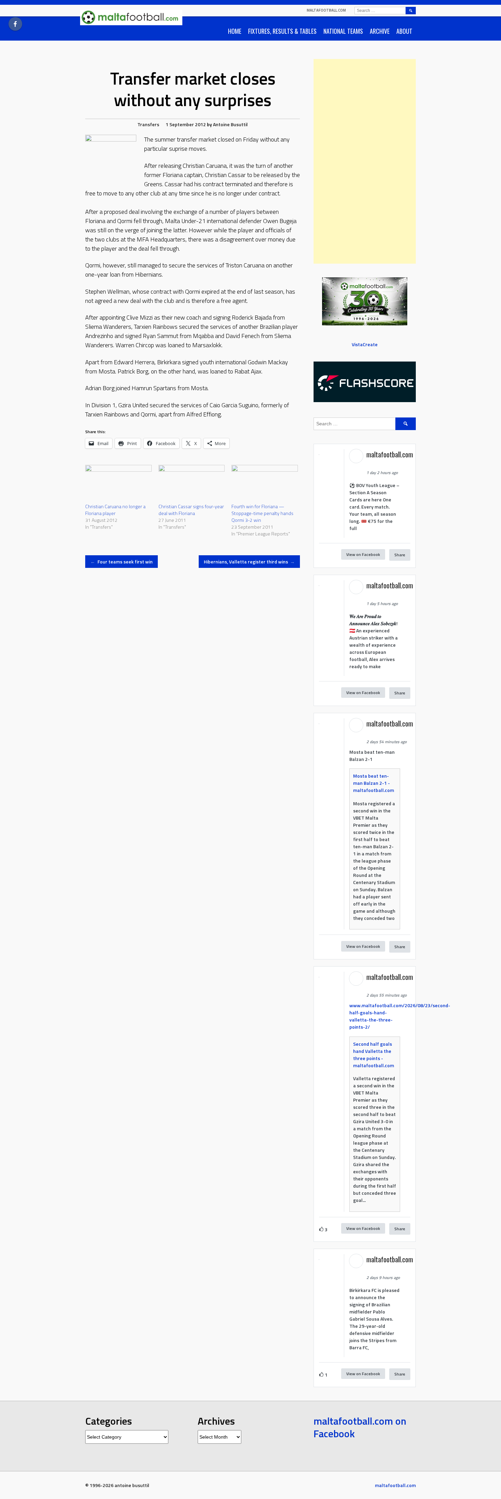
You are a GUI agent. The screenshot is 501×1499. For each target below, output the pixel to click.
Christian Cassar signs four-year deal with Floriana (191, 510)
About (404, 31)
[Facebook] (15, 24)
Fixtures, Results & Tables (282, 31)
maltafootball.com (326, 10)
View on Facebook (363, 554)
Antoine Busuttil (230, 124)
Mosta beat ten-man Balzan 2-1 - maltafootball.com (373, 783)
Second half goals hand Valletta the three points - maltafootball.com (373, 1054)
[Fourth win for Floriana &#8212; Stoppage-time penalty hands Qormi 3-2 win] (264, 484)
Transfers (148, 124)
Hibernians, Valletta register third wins (249, 561)
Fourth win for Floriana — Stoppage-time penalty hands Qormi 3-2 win (262, 513)
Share (399, 555)
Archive (380, 31)
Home (234, 31)
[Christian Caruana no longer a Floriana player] (118, 484)
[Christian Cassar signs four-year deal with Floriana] (191, 484)
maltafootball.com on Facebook (360, 1427)
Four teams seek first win (121, 561)
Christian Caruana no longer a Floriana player (115, 510)
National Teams (343, 31)
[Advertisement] (365, 161)
